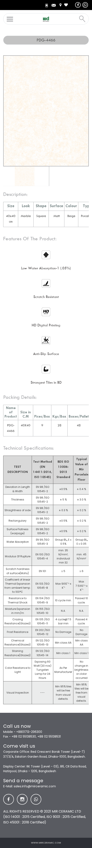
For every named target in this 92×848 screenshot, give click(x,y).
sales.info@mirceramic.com (35, 786)
